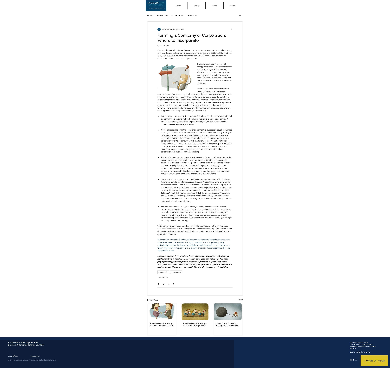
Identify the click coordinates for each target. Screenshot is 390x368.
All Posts (150, 15)
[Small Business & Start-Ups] (162, 311)
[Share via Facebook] (158, 284)
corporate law (163, 272)
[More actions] (231, 29)
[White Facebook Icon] (354, 360)
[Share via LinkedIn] (168, 284)
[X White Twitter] (356, 360)
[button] (196, 5)
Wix (54, 360)
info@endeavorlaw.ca (362, 352)
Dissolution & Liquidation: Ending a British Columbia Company (227, 324)
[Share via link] (173, 284)
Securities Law (192, 15)
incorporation (176, 272)
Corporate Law (162, 15)
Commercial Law (177, 15)
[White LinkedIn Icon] (351, 360)
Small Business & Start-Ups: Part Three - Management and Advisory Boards (195, 324)
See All (240, 300)
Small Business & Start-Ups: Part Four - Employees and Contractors (162, 324)
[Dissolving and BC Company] (228, 311)
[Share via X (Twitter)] (163, 284)
